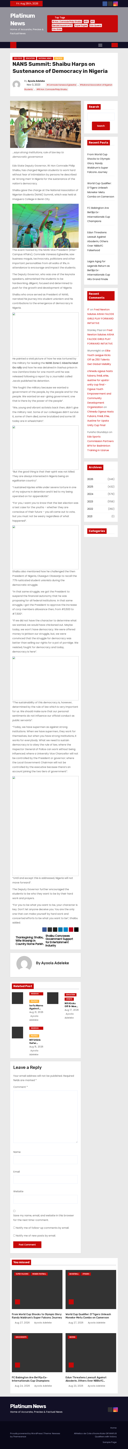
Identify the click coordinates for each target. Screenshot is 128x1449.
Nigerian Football (35, 994)
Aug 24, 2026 (23, 1385)
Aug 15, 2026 (36, 1046)
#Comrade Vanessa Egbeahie (61, 84)
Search (94, 107)
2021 (89, 516)
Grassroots (21, 1337)
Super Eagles (81, 25)
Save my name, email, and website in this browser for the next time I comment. (43, 1218)
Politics (58, 58)
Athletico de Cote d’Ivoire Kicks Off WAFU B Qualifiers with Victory (95, 1435)
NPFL (86, 21)
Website (18, 1191)
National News (45, 58)
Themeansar (19, 1436)
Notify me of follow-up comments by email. (42, 1228)
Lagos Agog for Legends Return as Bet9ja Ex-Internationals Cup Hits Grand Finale (98, 270)
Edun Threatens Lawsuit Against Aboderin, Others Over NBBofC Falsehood (97, 241)
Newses (56, 1433)
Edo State (57, 29)
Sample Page (110, 1442)
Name (17, 1152)
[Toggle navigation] (100, 45)
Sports (69, 999)
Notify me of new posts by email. (36, 1235)
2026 (90, 479)
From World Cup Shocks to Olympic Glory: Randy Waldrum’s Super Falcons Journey (98, 163)
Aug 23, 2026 (76, 1385)
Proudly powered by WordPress (26, 1433)
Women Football (39, 1274)
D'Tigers (86, 1274)
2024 (90, 494)
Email (16, 1171)
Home (113, 1427)
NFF (92, 21)
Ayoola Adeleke (36, 81)
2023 (90, 501)
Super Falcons (22, 1274)
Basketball (74, 1274)
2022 (90, 509)
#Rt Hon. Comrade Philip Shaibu (52, 89)
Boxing (72, 1337)
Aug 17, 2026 (72, 1010)
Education (30, 58)
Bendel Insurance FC (62, 25)
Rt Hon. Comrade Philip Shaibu (66, 21)
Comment (20, 1087)
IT (88, 309)
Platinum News (28, 1406)
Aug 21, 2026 (36, 1012)
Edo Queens (95, 25)
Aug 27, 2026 (22, 1322)
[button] (107, 45)
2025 (90, 486)
